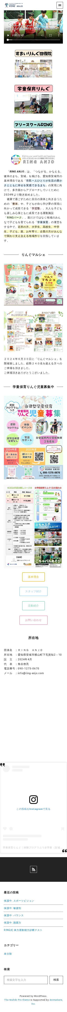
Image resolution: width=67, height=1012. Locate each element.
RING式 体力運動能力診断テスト (23, 930)
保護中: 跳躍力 (12, 922)
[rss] (33, 869)
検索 (56, 979)
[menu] (60, 5)
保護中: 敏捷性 (12, 908)
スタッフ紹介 (33, 591)
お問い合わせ (33, 620)
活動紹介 (33, 605)
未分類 (8, 953)
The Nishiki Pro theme (17, 1000)
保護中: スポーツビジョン (19, 900)
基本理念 (33, 576)
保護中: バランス (14, 915)
